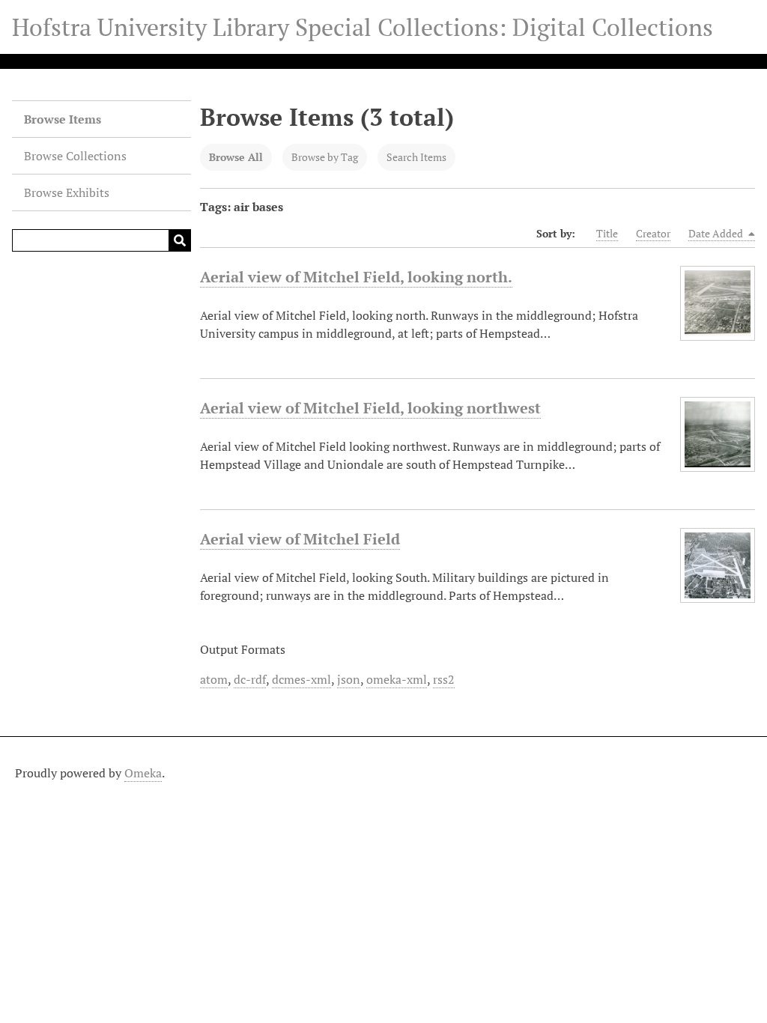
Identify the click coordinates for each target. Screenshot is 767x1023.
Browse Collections (75, 156)
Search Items (416, 157)
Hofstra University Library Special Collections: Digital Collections (362, 27)
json (348, 679)
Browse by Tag (324, 157)
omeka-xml (396, 679)
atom (214, 679)
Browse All (236, 157)
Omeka (143, 773)
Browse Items (62, 119)
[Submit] (180, 240)
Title (607, 233)
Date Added (716, 233)
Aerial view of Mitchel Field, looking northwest (370, 408)
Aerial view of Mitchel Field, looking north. (356, 277)
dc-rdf (250, 679)
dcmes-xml (301, 679)
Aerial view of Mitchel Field (300, 539)
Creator (653, 233)
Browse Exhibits (66, 192)
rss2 (444, 679)
